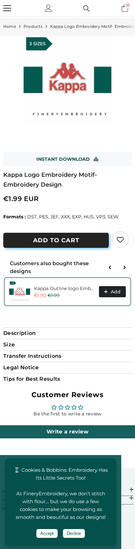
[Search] (86, 8)
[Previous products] (110, 267)
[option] (67, 80)
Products (33, 26)
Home (9, 26)
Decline (74, 533)
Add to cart (56, 240)
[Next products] (124, 267)
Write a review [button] (67, 432)
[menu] (7, 8)
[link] (120, 239)
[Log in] (48, 8)
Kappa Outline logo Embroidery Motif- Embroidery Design (64, 288)
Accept (47, 533)
